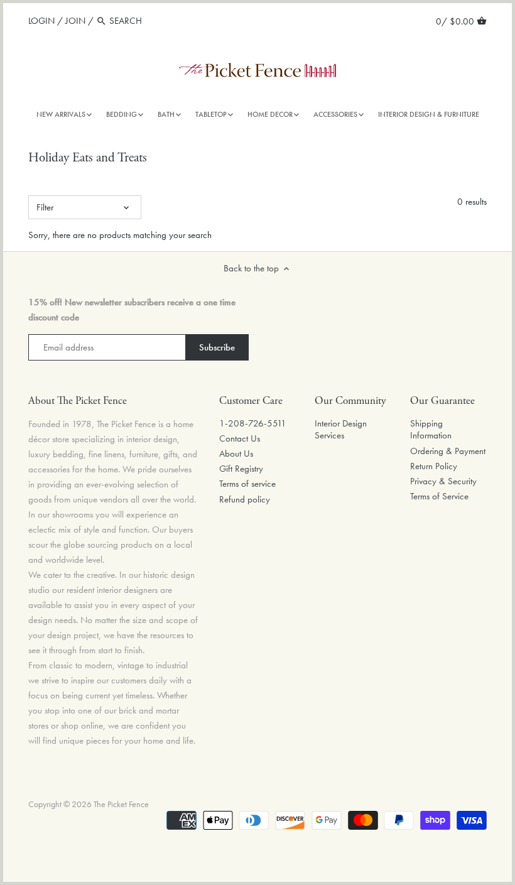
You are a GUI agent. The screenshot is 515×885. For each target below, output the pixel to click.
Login (41, 20)
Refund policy (244, 499)
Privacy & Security (443, 481)
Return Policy (433, 466)
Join (75, 20)
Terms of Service (439, 496)
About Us (236, 453)
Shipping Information (431, 429)
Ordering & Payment (447, 451)
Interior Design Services (341, 429)
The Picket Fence (121, 804)
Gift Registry (241, 468)
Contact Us (239, 438)
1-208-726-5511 (252, 423)
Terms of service (247, 483)
